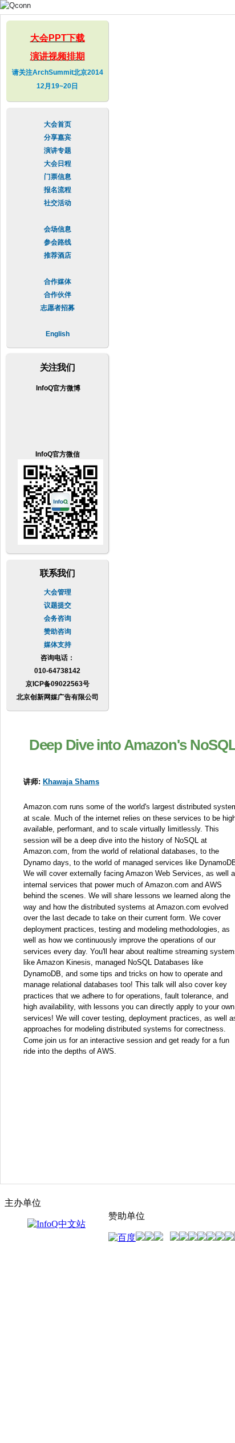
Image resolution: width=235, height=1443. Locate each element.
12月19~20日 (57, 86)
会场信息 (57, 229)
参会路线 (57, 242)
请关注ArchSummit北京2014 (57, 72)
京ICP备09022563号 (58, 684)
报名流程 (57, 190)
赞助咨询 (57, 631)
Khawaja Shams (71, 781)
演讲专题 (57, 150)
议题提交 (57, 605)
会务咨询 (57, 618)
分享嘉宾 (57, 137)
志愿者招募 (57, 308)
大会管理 (57, 592)
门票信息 (57, 177)
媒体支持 (57, 645)
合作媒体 (57, 282)
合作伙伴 (57, 295)
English (58, 334)
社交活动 (57, 203)
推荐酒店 (57, 255)
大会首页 (57, 124)
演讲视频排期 (57, 56)
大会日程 (57, 164)
